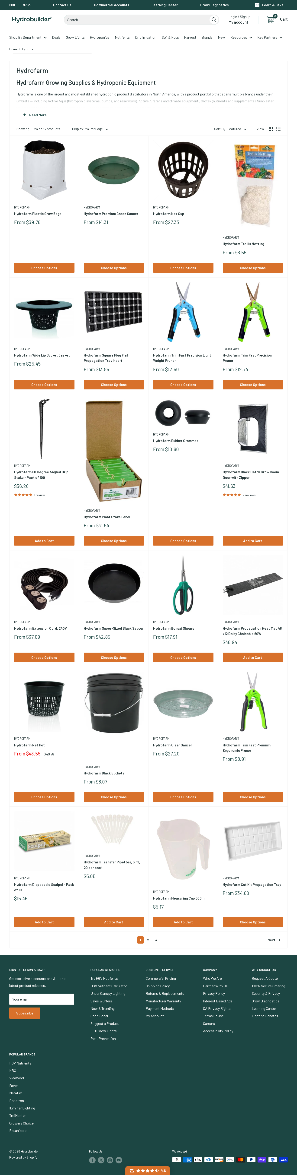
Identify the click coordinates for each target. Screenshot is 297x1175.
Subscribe (24, 1013)
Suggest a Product (104, 1023)
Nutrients (122, 37)
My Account (155, 1016)
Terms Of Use (213, 1016)
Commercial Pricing (161, 978)
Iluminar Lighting (22, 1108)
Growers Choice (21, 1123)
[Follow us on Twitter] (101, 1160)
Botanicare (17, 1130)
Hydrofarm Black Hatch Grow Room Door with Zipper (251, 474)
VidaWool (16, 1078)
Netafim (15, 1093)
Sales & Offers (101, 1001)
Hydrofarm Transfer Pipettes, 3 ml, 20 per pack (112, 864)
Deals (56, 37)
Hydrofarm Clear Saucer (172, 745)
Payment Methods (160, 1008)
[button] (147, 1170)
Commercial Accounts (111, 5)
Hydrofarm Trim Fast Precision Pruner (247, 358)
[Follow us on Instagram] (110, 1160)
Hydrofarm (22, 207)
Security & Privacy (266, 993)
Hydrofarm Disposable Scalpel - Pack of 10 (44, 887)
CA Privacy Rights (217, 1008)
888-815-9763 (20, 5)
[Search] (214, 19)
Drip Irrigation (145, 37)
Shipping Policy (158, 986)
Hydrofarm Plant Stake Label (107, 517)
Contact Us (62, 5)
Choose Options (44, 268)
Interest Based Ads (217, 1001)
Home (13, 49)
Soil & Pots (170, 37)
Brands (207, 37)
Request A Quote (265, 978)
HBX (12, 1070)
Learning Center (165, 5)
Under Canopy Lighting (107, 993)
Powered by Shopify (23, 1157)
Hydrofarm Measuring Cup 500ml (179, 898)
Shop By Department (25, 37)
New (221, 37)
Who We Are (212, 978)
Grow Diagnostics (214, 5)
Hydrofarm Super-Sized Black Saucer (114, 628)
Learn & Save (273, 5)
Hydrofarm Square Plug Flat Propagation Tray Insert (106, 358)
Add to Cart (44, 541)
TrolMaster (17, 1115)
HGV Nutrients (20, 1063)
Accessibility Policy (218, 1031)
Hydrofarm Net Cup (168, 214)
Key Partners (267, 37)
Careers (209, 1023)
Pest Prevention (103, 1038)
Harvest (190, 37)
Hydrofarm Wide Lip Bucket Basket (42, 355)
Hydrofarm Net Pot (29, 745)
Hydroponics (100, 37)
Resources (238, 37)
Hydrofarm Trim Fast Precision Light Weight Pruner (182, 358)
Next (271, 940)
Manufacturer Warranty (163, 1001)
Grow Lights (75, 37)
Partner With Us (215, 986)
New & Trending (102, 1008)
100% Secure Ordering (268, 986)
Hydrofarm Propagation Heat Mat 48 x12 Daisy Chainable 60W (252, 631)
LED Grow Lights (103, 1031)
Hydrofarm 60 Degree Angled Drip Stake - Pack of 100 (41, 474)
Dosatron (16, 1100)
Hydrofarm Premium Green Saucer (111, 214)
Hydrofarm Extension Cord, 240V (40, 628)
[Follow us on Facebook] (92, 1160)
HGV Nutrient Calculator (108, 986)
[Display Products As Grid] (271, 129)
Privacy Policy (214, 993)
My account (238, 22)
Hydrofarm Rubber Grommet (175, 441)
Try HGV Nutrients (104, 978)
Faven (14, 1085)
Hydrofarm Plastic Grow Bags (37, 214)
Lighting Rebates (265, 1016)
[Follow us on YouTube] (119, 1160)
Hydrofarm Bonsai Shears (173, 628)
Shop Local (99, 1016)
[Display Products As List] (278, 129)
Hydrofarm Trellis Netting (243, 244)
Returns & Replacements (165, 993)
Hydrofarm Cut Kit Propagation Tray (252, 884)
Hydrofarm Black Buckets (104, 773)
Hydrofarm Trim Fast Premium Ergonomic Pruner (247, 747)
